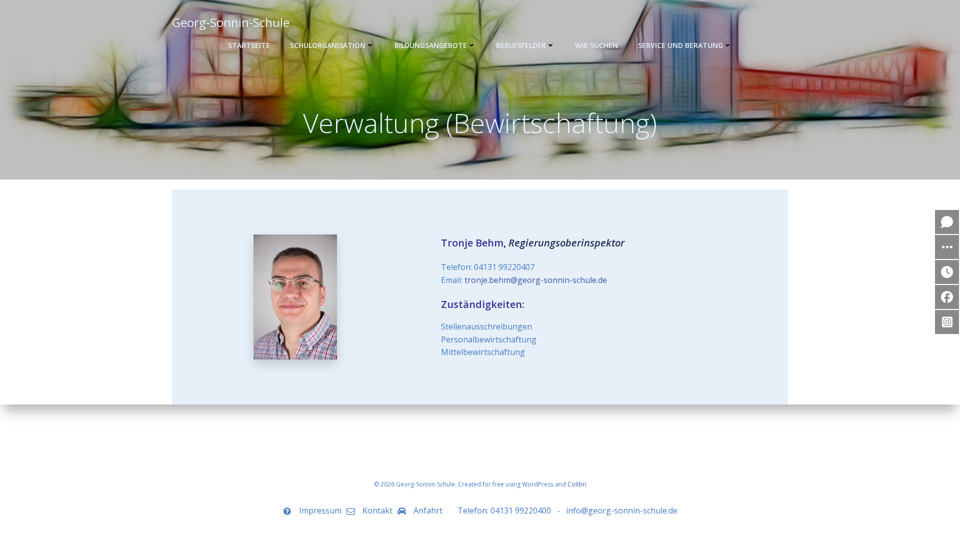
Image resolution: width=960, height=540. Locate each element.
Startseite (249, 45)
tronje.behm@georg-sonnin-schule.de (535, 280)
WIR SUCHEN (596, 45)
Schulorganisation (328, 45)
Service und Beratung (680, 45)
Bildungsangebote (430, 45)
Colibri (577, 484)
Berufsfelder (521, 45)
